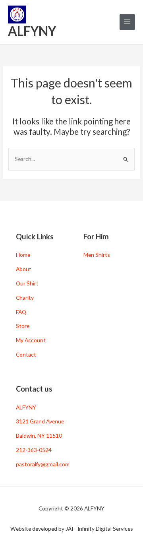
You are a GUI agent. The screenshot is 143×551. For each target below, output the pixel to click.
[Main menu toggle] (127, 22)
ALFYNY (32, 31)
